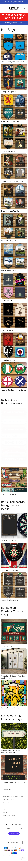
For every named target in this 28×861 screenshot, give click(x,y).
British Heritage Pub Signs (10, 211)
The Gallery (5, 812)
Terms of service (14, 857)
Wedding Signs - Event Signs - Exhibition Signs (12, 752)
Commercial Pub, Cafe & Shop (12, 782)
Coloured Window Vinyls (10, 708)
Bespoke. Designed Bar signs (11, 62)
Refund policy (23, 855)
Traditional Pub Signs (9, 121)
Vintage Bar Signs (7, 92)
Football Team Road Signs (10, 436)
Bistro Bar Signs (7, 330)
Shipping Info (6, 802)
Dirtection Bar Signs (8, 494)
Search (4, 793)
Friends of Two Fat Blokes (9, 815)
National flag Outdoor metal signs (13, 390)
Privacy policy (7, 857)
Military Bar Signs (7, 271)
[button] (2, 8)
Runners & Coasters (8, 646)
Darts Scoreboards (8, 540)
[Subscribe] (21, 828)
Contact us (5, 806)
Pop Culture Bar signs (9, 360)
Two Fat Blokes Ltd (8, 855)
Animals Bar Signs (7, 241)
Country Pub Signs (8, 151)
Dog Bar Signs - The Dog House (12, 181)
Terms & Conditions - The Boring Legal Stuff (13, 796)
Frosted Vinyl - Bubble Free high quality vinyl (13, 677)
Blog (4, 809)
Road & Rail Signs (7, 466)
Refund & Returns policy (8, 799)
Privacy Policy (6, 819)
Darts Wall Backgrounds (10, 570)
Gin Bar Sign (5, 300)
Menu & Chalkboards (8, 600)
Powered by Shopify (16, 855)
